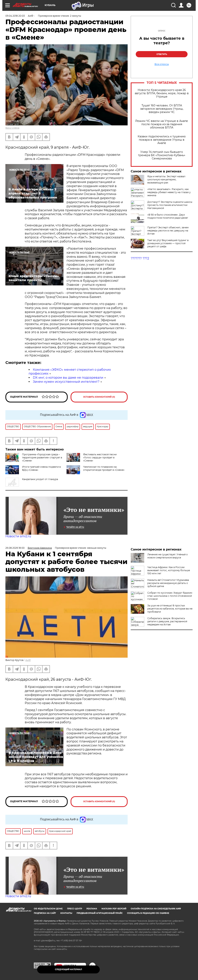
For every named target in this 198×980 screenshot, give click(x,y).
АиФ (28, 660)
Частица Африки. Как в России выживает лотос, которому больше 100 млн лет (168, 570)
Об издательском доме (48, 908)
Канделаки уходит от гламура (40, 479)
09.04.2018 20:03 (15, 15)
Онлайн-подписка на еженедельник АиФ (156, 908)
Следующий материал (68, 969)
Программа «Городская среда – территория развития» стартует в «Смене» (42, 457)
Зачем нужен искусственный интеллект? (66, 381)
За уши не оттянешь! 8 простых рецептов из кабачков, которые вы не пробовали (169, 608)
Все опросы (161, 64)
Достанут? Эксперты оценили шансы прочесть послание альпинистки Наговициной (169, 205)
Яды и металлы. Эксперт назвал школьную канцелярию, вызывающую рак (166, 179)
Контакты (66, 913)
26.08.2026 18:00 (15, 547)
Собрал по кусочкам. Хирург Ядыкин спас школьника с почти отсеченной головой (169, 595)
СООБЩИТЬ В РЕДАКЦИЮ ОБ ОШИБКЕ (148, 913)
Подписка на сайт (45, 913)
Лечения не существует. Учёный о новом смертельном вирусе (167, 556)
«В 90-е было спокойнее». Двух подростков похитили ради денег (167, 216)
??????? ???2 (140, 258)
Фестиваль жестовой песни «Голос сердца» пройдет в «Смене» (100, 457)
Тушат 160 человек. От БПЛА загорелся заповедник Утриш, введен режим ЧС (161, 109)
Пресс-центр (74, 908)
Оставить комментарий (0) (99, 397)
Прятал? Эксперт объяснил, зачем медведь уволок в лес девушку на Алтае (168, 230)
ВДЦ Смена (12, 127)
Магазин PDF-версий (114, 908)
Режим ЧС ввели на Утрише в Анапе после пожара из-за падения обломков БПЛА (161, 124)
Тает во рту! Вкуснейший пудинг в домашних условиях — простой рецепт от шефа (168, 243)
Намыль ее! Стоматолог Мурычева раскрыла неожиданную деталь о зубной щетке (168, 583)
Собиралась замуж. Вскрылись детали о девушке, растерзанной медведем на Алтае (167, 621)
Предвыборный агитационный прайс (100, 913)
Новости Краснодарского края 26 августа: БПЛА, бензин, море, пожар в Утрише (162, 93)
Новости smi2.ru (18, 536)
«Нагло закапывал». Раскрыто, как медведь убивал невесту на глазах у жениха (169, 192)
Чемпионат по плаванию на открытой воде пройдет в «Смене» (104, 468)
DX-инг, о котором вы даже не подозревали (68, 377)
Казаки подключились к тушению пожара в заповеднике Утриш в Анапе (162, 140)
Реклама (91, 908)
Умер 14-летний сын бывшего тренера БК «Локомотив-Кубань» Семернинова (161, 155)
